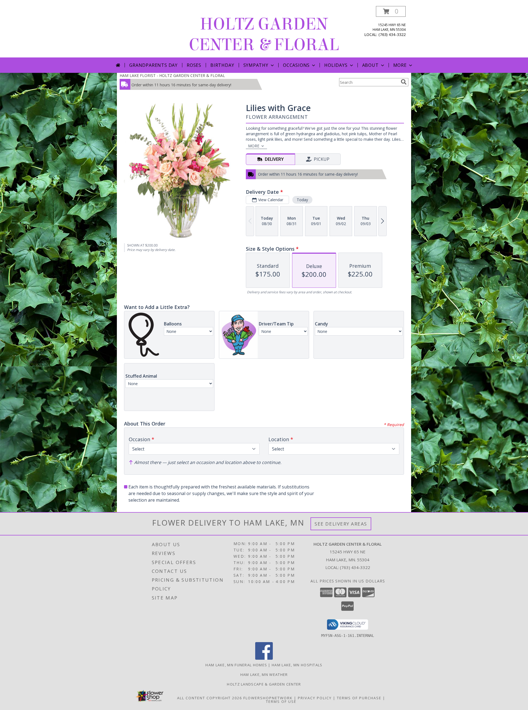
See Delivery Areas (341, 524)
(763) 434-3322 (392, 34)
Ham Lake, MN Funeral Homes (236, 664)
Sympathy (255, 65)
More (400, 65)
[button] (391, 11)
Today (302, 199)
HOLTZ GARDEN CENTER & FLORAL (264, 34)
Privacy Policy (315, 697)
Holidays (335, 65)
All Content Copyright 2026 (209, 697)
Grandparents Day (153, 65)
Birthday (222, 65)
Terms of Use (281, 701)
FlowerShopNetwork (268, 697)
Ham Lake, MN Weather (264, 674)
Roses (194, 65)
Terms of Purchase (359, 697)
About (370, 65)
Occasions (296, 65)
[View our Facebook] (264, 658)
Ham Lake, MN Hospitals (297, 664)
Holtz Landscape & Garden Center (264, 684)
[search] (403, 82)
